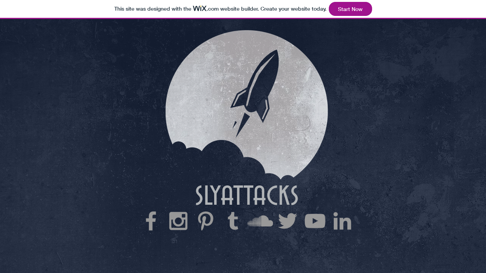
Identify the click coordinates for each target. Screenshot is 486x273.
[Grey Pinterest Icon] (205, 221)
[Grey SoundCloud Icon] (260, 221)
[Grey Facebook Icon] (151, 221)
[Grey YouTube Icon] (315, 221)
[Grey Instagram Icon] (178, 221)
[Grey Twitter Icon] (287, 221)
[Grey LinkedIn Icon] (342, 221)
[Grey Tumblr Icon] (233, 221)
